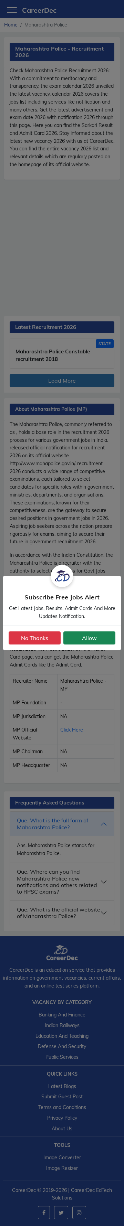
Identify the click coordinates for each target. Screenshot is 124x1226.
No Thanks (34, 638)
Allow (89, 638)
